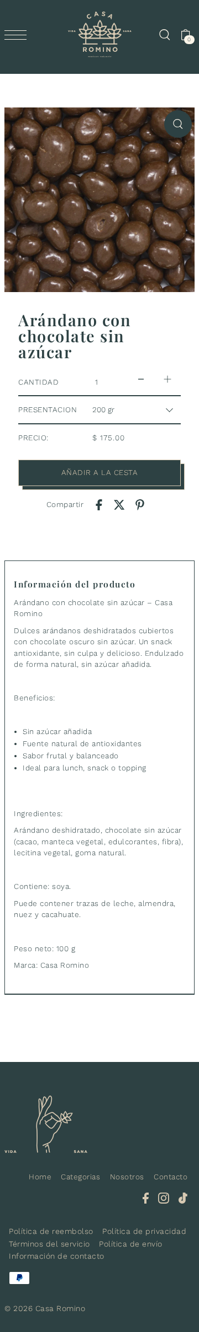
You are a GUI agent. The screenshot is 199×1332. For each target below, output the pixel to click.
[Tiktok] (183, 1197)
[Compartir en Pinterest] (139, 504)
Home (40, 1176)
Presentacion (47, 409)
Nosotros (127, 1176)
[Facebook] (146, 1197)
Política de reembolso (51, 1231)
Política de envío (131, 1243)
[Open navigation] (18, 35)
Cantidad (38, 382)
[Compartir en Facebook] (98, 504)
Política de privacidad (144, 1231)
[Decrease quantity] (141, 379)
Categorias (80, 1176)
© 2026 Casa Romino (44, 1308)
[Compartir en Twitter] (119, 504)
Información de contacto (56, 1256)
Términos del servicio (49, 1243)
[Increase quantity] (167, 379)
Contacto (170, 1176)
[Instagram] (163, 1197)
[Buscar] (164, 35)
